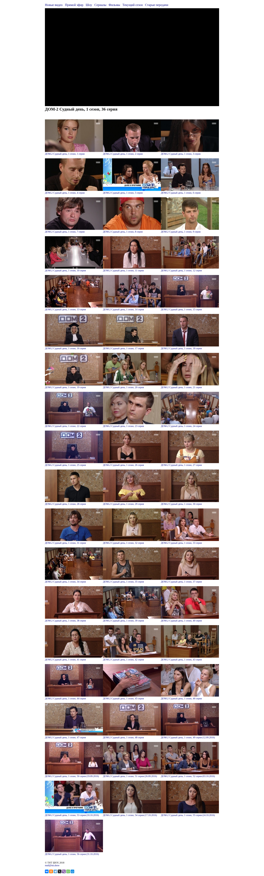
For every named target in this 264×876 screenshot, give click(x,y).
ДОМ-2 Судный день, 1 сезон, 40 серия (181, 620)
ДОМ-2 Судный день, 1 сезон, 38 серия (65, 620)
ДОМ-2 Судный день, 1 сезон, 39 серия (123, 620)
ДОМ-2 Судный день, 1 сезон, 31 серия (65, 543)
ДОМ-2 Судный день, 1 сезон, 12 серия (181, 270)
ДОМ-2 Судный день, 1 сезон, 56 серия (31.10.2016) (72, 854)
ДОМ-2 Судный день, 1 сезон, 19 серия (65, 387)
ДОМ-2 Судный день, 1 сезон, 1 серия (64, 154)
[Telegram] (55, 871)
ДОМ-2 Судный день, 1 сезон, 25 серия (65, 465)
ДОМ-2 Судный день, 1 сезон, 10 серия (65, 270)
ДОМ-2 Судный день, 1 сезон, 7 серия (64, 231)
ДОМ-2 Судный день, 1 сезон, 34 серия (65, 581)
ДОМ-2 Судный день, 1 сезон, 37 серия (181, 581)
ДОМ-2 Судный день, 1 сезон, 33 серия (181, 543)
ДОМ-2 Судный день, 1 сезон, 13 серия (65, 309)
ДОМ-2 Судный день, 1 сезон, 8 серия (123, 231)
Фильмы (114, 5)
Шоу (89, 5)
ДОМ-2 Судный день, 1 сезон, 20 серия (123, 387)
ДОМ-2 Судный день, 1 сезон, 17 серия (123, 348)
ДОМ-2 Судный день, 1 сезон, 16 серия (65, 348)
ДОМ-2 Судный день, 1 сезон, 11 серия (123, 270)
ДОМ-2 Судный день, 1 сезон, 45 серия (123, 698)
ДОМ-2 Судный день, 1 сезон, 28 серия (65, 504)
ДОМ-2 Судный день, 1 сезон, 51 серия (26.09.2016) (130, 776)
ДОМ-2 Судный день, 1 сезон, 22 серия (65, 426)
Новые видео (54, 5)
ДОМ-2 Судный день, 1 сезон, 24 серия (181, 426)
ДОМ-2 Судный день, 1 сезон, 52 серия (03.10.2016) (188, 776)
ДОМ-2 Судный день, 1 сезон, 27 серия (181, 465)
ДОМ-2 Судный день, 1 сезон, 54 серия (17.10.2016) (130, 815)
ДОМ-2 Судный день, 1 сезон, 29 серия (123, 504)
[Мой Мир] (72, 871)
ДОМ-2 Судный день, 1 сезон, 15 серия (181, 309)
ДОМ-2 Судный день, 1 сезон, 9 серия (180, 231)
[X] (59, 871)
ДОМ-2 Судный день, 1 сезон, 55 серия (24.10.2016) (188, 815)
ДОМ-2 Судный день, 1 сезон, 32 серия (123, 543)
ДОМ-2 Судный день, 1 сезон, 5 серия (123, 192)
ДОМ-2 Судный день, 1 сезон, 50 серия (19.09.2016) (72, 776)
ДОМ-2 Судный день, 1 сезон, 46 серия (181, 698)
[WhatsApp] (68, 871)
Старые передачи (156, 5)
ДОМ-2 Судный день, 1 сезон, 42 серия (123, 659)
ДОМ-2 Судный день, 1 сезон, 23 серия (123, 426)
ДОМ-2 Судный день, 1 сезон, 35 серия (123, 581)
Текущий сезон (132, 5)
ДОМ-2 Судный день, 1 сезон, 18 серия (181, 348)
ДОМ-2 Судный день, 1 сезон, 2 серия (123, 154)
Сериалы (100, 5)
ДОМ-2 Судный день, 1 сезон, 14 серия (123, 309)
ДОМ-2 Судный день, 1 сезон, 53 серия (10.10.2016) (72, 815)
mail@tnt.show (52, 865)
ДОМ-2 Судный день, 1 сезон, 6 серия (180, 192)
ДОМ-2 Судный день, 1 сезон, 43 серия (181, 659)
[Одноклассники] (51, 871)
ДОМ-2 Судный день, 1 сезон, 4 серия (64, 192)
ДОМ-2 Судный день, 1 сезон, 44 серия (65, 698)
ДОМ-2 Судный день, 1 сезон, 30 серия (181, 504)
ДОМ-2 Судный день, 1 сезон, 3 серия (180, 154)
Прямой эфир (74, 5)
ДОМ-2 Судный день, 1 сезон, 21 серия (181, 387)
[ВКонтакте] (47, 871)
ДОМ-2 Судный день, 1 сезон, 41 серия (65, 659)
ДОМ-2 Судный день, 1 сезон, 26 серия (123, 465)
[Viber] (64, 871)
